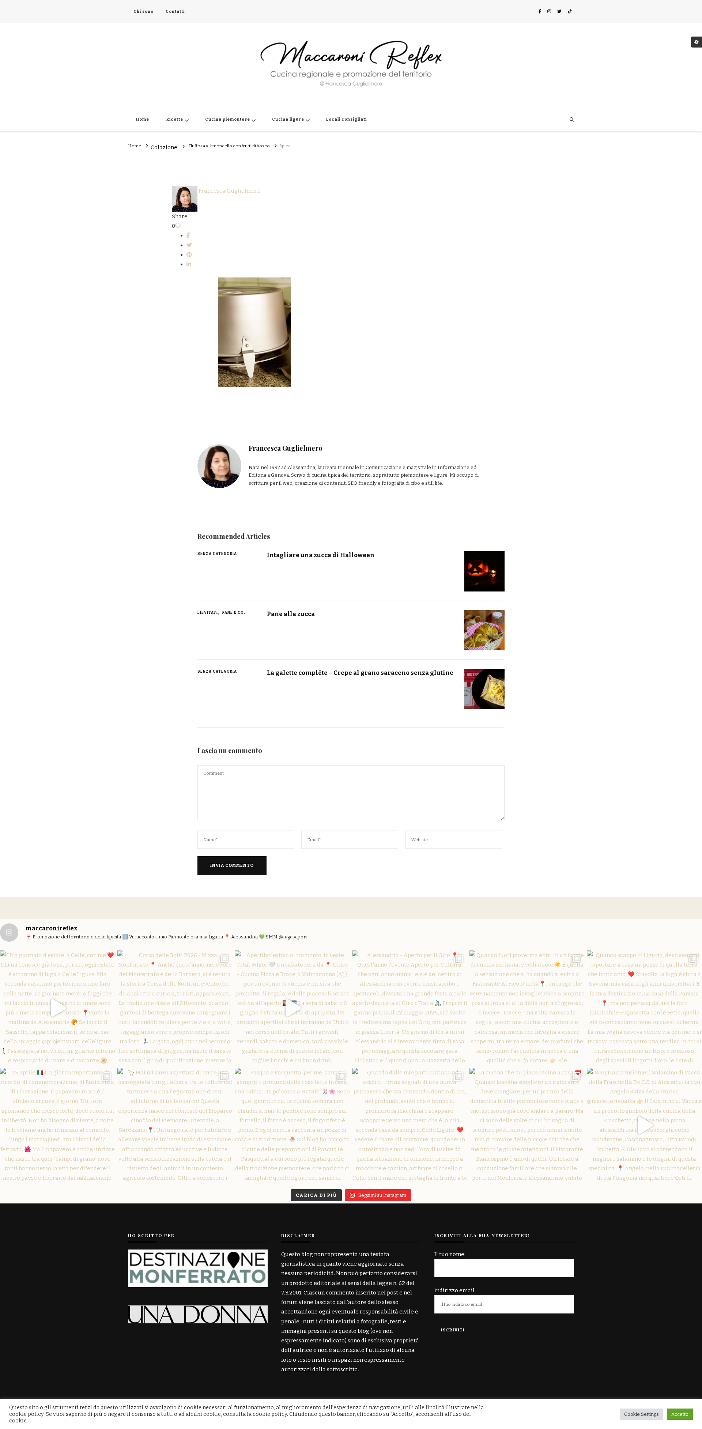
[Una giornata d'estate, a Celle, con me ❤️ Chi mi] (57, 1008)
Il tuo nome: (449, 1254)
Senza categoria (217, 554)
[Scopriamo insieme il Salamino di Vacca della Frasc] (644, 1125)
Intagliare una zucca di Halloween (320, 555)
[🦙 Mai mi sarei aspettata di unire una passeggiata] (175, 1125)
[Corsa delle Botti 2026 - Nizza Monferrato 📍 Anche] (175, 1008)
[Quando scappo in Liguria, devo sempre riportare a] (644, 1008)
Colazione (164, 147)
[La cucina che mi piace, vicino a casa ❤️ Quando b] (527, 1125)
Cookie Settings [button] (641, 1414)
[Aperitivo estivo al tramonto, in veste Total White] (292, 1008)
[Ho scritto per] (198, 1254)
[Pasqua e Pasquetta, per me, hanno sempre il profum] (292, 1125)
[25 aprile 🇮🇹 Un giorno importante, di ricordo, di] (57, 1125)
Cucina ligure (288, 119)
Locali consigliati (346, 119)
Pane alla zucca (291, 613)
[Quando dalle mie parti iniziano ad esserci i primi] (409, 1125)
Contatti (175, 11)
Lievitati (207, 612)
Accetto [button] (679, 1414)
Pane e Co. (233, 612)
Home (142, 119)
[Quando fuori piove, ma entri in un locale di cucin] (527, 1008)
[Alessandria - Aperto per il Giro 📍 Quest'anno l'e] (409, 1008)
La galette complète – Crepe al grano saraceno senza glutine (360, 672)
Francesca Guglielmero (229, 191)
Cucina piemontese (227, 119)
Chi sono (143, 11)
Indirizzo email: (455, 1290)
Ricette (174, 119)
